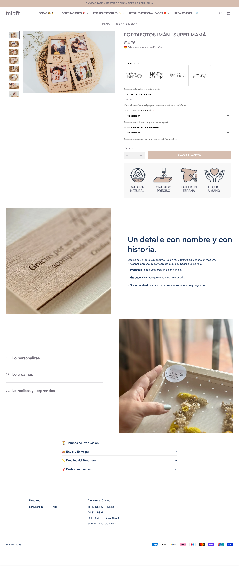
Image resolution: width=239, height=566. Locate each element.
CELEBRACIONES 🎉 (74, 13)
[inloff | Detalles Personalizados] (13, 13)
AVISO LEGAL (95, 512)
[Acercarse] (108, 38)
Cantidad (129, 148)
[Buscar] (220, 13)
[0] (228, 13)
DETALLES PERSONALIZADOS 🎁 (148, 13)
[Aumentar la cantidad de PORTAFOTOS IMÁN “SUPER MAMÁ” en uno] (141, 155)
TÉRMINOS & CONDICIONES (104, 507)
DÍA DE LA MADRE (126, 24)
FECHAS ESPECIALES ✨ (107, 13)
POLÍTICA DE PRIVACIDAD (103, 518)
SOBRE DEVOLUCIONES (102, 523)
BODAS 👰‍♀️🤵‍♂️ (46, 13)
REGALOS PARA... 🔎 (186, 13)
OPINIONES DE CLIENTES (44, 507)
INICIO (106, 24)
